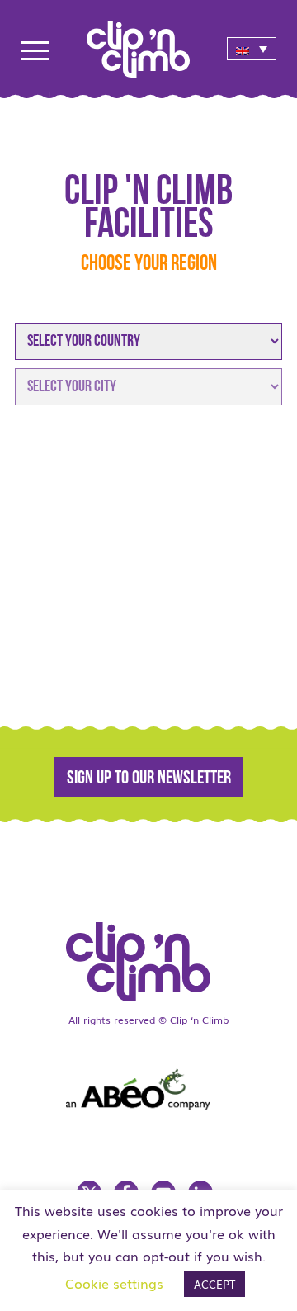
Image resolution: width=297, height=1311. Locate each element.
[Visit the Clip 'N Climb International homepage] (148, 956)
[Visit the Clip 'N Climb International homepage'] (148, 43)
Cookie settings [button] (114, 1283)
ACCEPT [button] (214, 1284)
